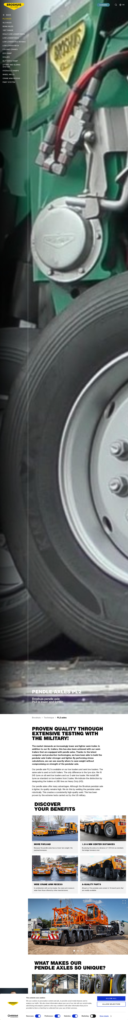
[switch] (57, 1016)
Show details (104, 1016)
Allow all (111, 998)
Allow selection (111, 1004)
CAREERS (103, 5)
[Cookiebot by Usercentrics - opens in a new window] (13, 1016)
